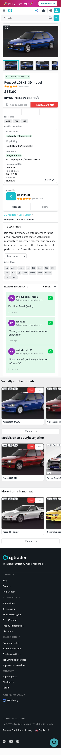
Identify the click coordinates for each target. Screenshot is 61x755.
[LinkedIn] (4, 741)
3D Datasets (9, 608)
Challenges (8, 682)
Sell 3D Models (10, 637)
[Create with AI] (36, 10)
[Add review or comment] (55, 286)
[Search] (56, 18)
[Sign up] (57, 10)
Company (7, 574)
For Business (9, 603)
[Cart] (43, 10)
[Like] (12, 112)
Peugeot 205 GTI (10, 478)
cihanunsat (23, 194)
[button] (50, 18)
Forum (6, 687)
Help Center (9, 591)
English (40, 730)
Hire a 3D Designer (12, 614)
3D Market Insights (12, 648)
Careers (6, 586)
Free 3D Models (10, 620)
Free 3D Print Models (13, 625)
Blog (5, 580)
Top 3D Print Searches (14, 665)
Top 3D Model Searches (14, 659)
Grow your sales (11, 642)
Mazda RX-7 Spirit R (11, 532)
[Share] (49, 112)
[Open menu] (4, 10)
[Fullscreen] (6, 27)
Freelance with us (11, 654)
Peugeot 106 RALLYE (11, 421)
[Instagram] (18, 741)
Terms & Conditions (13, 730)
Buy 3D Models (10, 597)
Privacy (29, 730)
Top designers (10, 676)
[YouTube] (11, 741)
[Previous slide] (7, 42)
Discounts (8, 631)
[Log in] (50, 10)
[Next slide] (54, 42)
